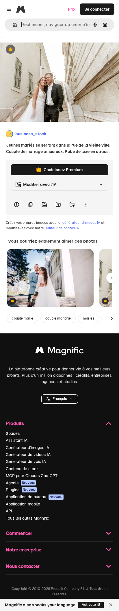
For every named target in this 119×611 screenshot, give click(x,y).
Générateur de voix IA (26, 461)
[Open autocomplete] (13, 25)
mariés (88, 318)
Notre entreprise (23, 550)
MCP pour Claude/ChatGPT (31, 475)
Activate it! (91, 604)
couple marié (22, 318)
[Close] (110, 604)
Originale (38, 49)
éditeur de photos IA (62, 228)
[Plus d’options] (86, 205)
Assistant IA (16, 440)
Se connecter (97, 9)
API (9, 511)
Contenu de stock (22, 468)
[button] (59, 399)
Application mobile (23, 504)
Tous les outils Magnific (27, 518)
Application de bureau (34, 496)
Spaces (13, 433)
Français (60, 398)
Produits (15, 423)
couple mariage (58, 318)
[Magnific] (59, 351)
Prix (72, 9)
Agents (20, 483)
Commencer (19, 533)
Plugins (21, 489)
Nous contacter (23, 566)
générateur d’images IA (81, 222)
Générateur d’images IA (27, 447)
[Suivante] (111, 278)
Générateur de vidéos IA (28, 454)
